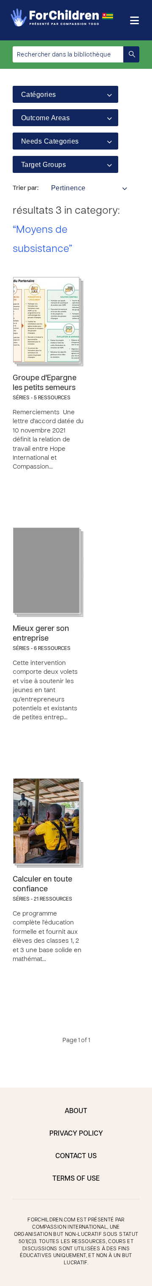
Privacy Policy (76, 1134)
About (76, 1111)
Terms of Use (76, 1179)
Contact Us (76, 1156)
